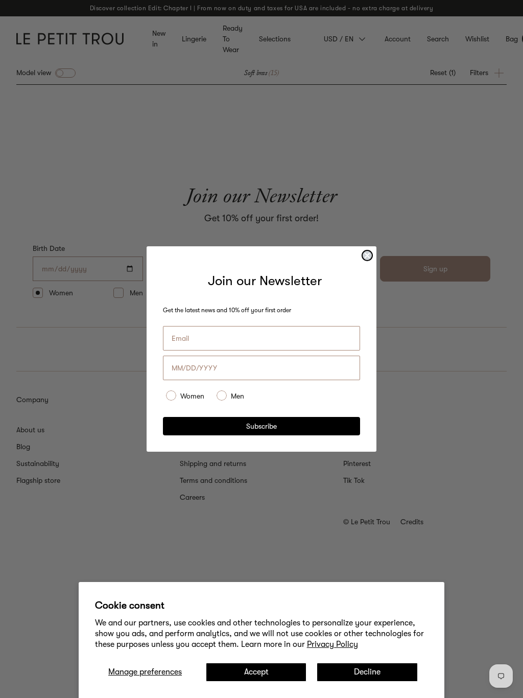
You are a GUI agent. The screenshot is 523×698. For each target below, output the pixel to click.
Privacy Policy (332, 644)
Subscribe (261, 426)
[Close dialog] (367, 255)
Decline (367, 672)
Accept (256, 672)
